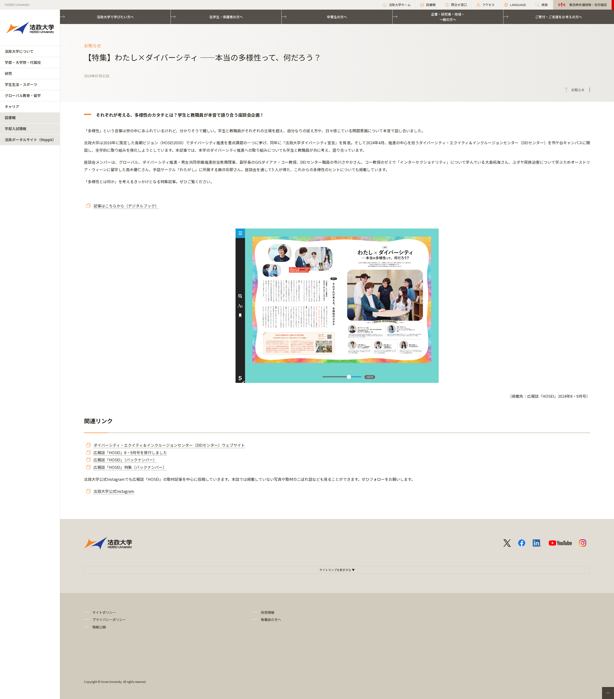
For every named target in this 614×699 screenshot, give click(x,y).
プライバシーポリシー (109, 619)
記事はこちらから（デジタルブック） (126, 206)
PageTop (608, 693)
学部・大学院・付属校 (23, 62)
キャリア (12, 106)
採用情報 (267, 612)
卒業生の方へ (337, 16)
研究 (8, 73)
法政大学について (19, 51)
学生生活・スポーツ (21, 84)
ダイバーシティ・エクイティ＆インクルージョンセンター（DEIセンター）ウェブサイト (169, 445)
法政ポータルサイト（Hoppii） (30, 139)
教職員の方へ (271, 619)
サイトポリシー (104, 612)
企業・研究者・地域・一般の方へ (448, 17)
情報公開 (99, 627)
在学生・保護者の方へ (226, 16)
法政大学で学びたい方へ (115, 16)
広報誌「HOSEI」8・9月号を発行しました (130, 452)
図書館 (10, 117)
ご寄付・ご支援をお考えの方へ (558, 16)
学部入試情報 (15, 128)
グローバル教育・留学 (23, 95)
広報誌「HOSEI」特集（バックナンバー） (130, 467)
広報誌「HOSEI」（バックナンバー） (125, 460)
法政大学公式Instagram (114, 491)
